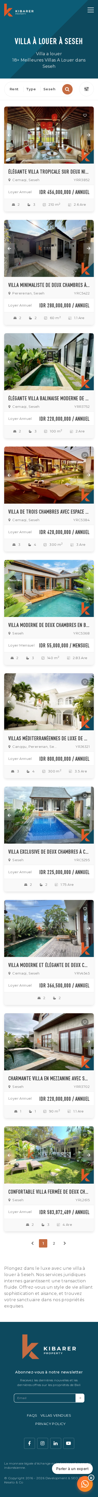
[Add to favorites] (85, 115)
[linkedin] (55, 1443)
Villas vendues (56, 1415)
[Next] (65, 1243)
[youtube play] (68, 1443)
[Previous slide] (9, 135)
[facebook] (29, 1443)
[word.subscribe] (80, 1398)
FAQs (32, 1415)
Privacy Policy (50, 1424)
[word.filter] (86, 89)
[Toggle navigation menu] (91, 10)
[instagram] (42, 1443)
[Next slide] (88, 135)
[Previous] (32, 1243)
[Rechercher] (67, 89)
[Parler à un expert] (85, 1484)
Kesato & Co (13, 1482)
